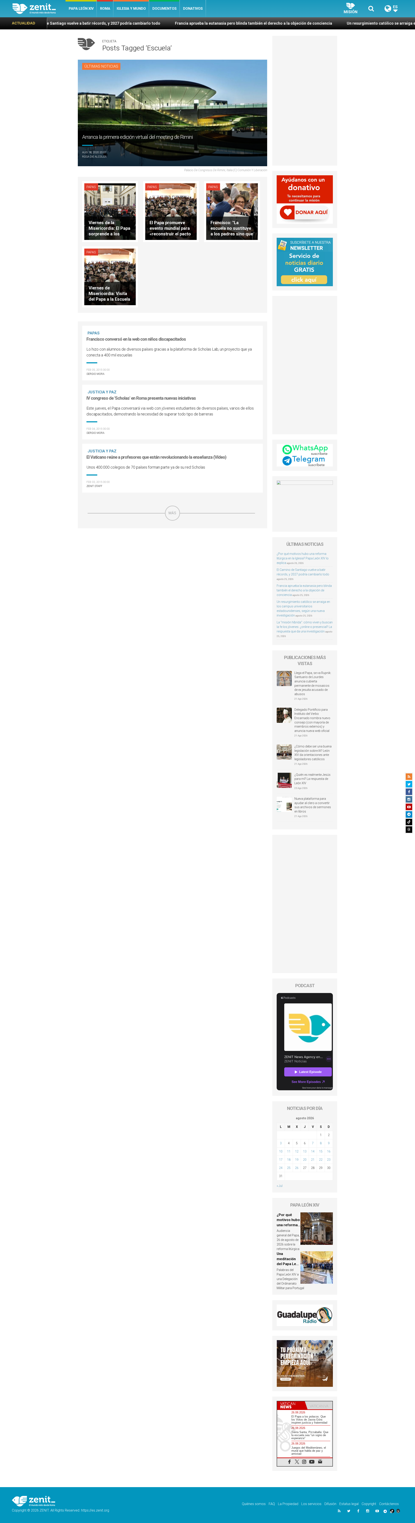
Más (172, 513)
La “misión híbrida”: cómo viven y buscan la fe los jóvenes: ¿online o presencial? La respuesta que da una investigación (305, 627)
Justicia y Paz (102, 392)
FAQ (272, 1504)
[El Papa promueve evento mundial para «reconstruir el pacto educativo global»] (171, 211)
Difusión (330, 1504)
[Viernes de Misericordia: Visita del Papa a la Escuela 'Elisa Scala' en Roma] (110, 276)
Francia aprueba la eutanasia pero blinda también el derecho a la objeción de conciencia (152, 23)
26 (296, 1168)
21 (312, 1159)
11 (288, 1151)
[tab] (291, 1405)
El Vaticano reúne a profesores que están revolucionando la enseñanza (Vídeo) (156, 457)
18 (288, 1159)
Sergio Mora (95, 373)
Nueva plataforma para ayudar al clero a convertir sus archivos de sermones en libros (312, 805)
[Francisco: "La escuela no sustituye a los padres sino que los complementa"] (232, 211)
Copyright (369, 1504)
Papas (91, 187)
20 (304, 1159)
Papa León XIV (81, 8)
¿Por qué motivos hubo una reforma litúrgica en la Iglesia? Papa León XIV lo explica (303, 558)
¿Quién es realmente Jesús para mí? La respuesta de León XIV (312, 779)
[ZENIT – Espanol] (39, 8)
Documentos (164, 8)
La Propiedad (288, 1504)
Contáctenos (389, 1504)
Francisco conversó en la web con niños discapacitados (136, 339)
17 (281, 1159)
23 (328, 1159)
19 (296, 1159)
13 (304, 1151)
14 (312, 1151)
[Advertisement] (172, 551)
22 (320, 1159)
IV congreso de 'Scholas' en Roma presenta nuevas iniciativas (141, 398)
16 (328, 1151)
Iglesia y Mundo (131, 8)
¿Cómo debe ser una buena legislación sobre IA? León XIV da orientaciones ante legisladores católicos (313, 753)
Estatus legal (349, 1504)
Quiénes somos (254, 1504)
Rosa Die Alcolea (94, 156)
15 (320, 1151)
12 (296, 1151)
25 (288, 1168)
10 (281, 1151)
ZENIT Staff (94, 486)
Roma (105, 8)
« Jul (280, 1186)
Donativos (193, 8)
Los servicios (311, 1504)
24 (281, 1168)
